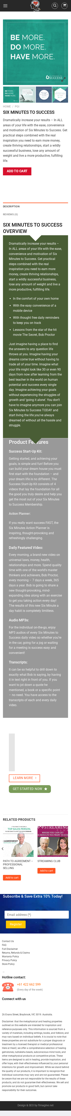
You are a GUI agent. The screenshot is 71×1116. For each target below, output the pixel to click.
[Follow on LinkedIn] (34, 1007)
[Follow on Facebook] (5, 1007)
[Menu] (5, 6)
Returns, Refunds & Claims (16, 952)
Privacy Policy (9, 960)
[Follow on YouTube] (41, 1007)
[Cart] (64, 6)
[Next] (68, 857)
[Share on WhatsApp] (6, 182)
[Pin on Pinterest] (35, 182)
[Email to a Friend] (28, 182)
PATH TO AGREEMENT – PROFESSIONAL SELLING (18, 864)
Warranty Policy (10, 956)
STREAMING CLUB (48, 861)
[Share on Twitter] (21, 182)
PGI (17, 106)
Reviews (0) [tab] (10, 214)
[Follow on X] (27, 1007)
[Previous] (3, 857)
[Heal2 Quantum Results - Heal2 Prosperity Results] (35, 6)
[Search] (55, 6)
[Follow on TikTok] (19, 1007)
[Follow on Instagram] (12, 1007)
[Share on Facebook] (13, 182)
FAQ (4, 945)
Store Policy (8, 964)
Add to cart (17, 171)
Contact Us (8, 941)
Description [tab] (11, 206)
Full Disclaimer (10, 949)
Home (7, 106)
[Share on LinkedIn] (42, 182)
